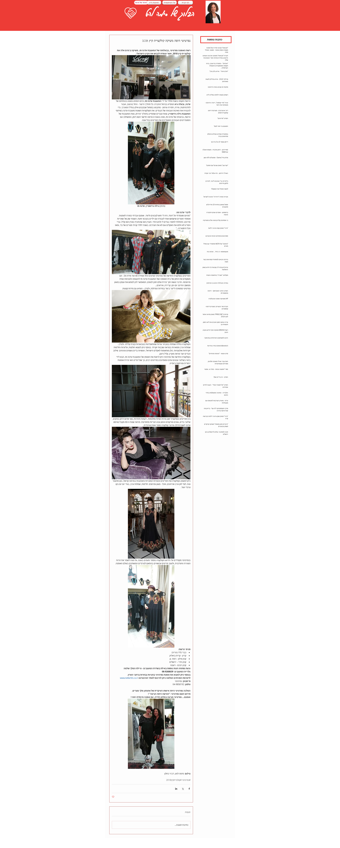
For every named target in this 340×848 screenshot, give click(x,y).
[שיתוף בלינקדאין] (176, 788)
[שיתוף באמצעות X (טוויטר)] (182, 788)
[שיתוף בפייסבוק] (189, 788)
